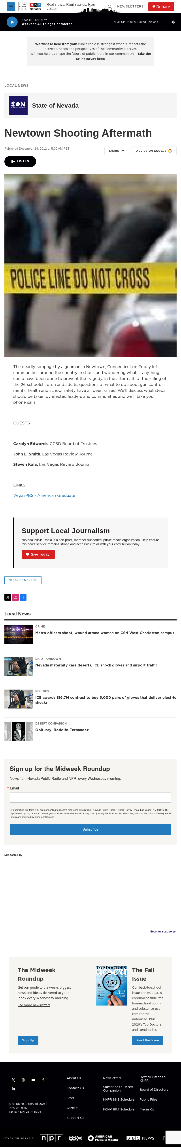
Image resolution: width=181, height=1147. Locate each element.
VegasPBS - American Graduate (44, 495)
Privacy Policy (18, 1108)
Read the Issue (147, 1040)
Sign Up (28, 1040)
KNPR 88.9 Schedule (118, 1099)
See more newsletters (34, 1005)
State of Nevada (55, 105)
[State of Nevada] (18, 105)
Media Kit (147, 1109)
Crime (40, 626)
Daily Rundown (48, 659)
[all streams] (174, 22)
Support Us (75, 1118)
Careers (72, 1108)
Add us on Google (151, 151)
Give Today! (41, 554)
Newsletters (130, 6)
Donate (163, 6)
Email (14, 788)
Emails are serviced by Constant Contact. (32, 816)
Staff (70, 1098)
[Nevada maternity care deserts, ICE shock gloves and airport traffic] (18, 666)
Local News (16, 85)
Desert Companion (51, 723)
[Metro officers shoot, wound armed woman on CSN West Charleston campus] (18, 634)
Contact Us (75, 1088)
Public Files (148, 1099)
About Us (74, 1078)
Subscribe (90, 829)
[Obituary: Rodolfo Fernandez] (18, 731)
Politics (42, 691)
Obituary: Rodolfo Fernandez (62, 729)
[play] (12, 22)
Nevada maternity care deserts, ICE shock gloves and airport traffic (96, 665)
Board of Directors (154, 1090)
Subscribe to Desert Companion (118, 1088)
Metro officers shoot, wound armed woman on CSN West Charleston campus (104, 632)
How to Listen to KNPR (153, 1079)
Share (114, 151)
